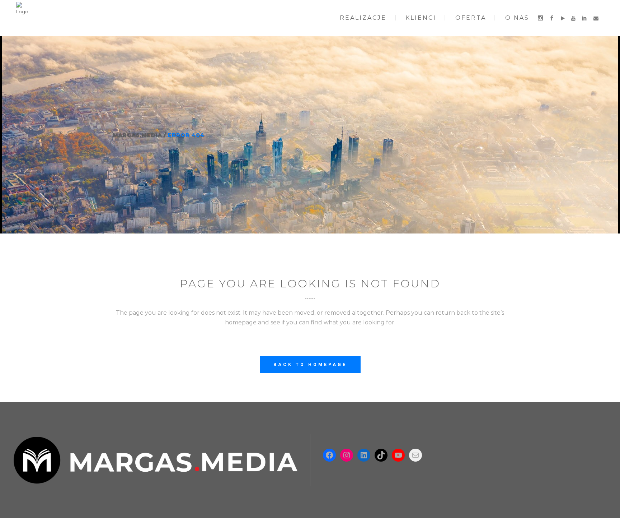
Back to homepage (310, 364)
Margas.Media (137, 134)
